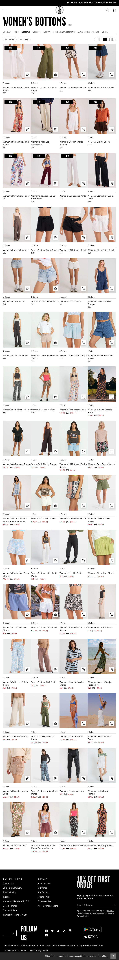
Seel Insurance (10, 905)
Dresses (37, 31)
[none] (17, 80)
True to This (43, 896)
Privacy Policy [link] (11, 945)
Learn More (102, 956)
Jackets (106, 31)
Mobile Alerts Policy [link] (49, 945)
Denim (47, 31)
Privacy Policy (82, 916)
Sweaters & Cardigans (88, 31)
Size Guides (42, 892)
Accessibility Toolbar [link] (39, 950)
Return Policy (9, 892)
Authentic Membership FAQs (17, 901)
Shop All (7, 31)
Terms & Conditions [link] (28, 945)
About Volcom (44, 883)
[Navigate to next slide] (28, 80)
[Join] (112, 904)
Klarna (6, 896)
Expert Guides (44, 901)
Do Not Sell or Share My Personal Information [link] (81, 945)
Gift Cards (42, 887)
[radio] (6, 80)
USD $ (9, 933)
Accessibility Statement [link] (16, 950)
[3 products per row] (99, 39)
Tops (16, 31)
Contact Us (8, 883)
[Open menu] (5, 10)
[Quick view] (27, 74)
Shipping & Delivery (12, 887)
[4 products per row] (105, 39)
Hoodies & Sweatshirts (64, 31)
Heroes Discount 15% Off (14, 914)
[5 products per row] (111, 39)
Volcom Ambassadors (47, 905)
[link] (46, 930)
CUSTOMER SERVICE (13, 878)
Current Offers (10, 910)
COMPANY (42, 878)
